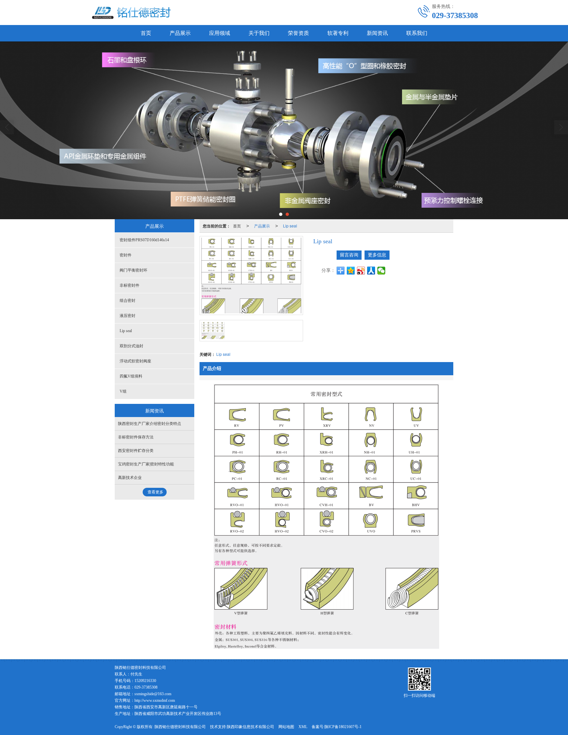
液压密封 (127, 315)
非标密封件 (129, 285)
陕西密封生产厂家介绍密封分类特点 (149, 423)
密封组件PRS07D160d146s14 (144, 240)
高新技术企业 (130, 477)
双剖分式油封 (131, 346)
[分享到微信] (381, 271)
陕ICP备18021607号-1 (343, 726)
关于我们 (259, 33)
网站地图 (286, 726)
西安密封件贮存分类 (136, 450)
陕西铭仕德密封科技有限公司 (180, 726)
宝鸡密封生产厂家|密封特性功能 (146, 464)
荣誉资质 (298, 33)
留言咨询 (349, 254)
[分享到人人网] (371, 271)
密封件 (125, 255)
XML (302, 726)
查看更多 (155, 492)
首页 (146, 33)
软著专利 (337, 33)
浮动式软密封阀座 (135, 361)
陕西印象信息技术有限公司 (250, 726)
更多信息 (377, 254)
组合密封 (127, 300)
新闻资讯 (377, 33)
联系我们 (416, 33)
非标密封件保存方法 (136, 437)
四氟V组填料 (131, 376)
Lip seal (290, 225)
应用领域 (219, 33)
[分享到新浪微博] (361, 271)
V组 (123, 391)
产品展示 (180, 33)
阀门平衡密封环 (133, 270)
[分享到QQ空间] (351, 271)
